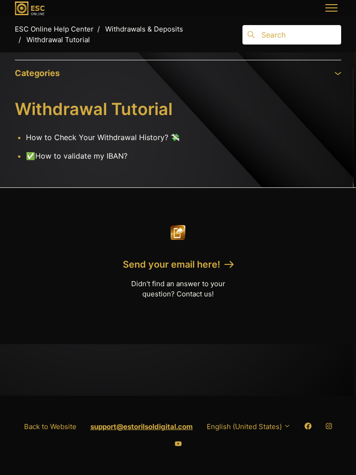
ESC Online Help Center (54, 29)
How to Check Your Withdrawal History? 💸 (103, 137)
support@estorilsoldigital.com (141, 426)
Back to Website (50, 426)
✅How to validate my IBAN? (76, 155)
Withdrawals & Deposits (144, 29)
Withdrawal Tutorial (58, 39)
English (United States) (245, 426)
